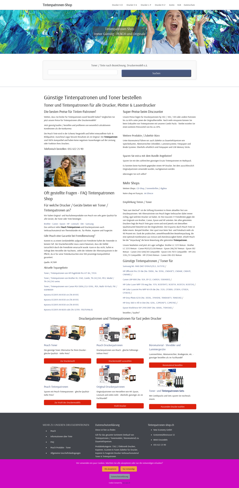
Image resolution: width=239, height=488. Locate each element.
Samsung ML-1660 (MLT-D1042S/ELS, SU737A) (144, 266)
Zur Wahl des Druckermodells (67, 402)
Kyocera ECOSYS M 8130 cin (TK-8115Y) (61, 294)
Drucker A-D (117, 4)
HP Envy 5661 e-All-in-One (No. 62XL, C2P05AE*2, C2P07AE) (149, 302)
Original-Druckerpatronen (111, 386)
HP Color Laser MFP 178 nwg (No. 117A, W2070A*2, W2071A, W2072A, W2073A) (158, 284)
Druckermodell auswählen (120, 361)
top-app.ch (126, 483)
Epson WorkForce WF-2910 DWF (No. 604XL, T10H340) (147, 307)
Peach (53, 430)
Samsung (89, 223)
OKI (82, 223)
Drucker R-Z (160, 4)
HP (68, 223)
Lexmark (75, 223)
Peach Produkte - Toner (60, 447)
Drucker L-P (146, 4)
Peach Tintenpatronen (56, 386)
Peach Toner (50, 345)
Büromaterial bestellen (173, 365)
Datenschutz (189, 4)
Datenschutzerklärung (119, 476)
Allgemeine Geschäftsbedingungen (65, 453)
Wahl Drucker (120, 405)
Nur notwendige (129, 469)
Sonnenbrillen (152, 188)
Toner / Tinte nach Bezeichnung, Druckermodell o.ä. (119, 65)
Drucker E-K (132, 4)
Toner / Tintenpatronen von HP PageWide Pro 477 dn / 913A (70, 273)
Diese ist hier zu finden (105, 429)
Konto (171, 4)
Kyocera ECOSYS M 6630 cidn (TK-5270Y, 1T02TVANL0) (68, 309)
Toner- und (166, 390)
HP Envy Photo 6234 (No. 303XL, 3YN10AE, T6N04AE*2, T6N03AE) (152, 297)
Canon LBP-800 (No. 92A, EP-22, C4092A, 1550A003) (146, 279)
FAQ (52, 442)
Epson (62, 223)
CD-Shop (140, 188)
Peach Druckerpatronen (110, 345)
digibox (163, 188)
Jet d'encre (148, 193)
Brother (47, 223)
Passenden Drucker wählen (173, 406)
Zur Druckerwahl (67, 361)
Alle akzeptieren (110, 469)
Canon (55, 223)
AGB (179, 4)
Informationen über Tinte (61, 436)
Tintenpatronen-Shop (57, 5)
